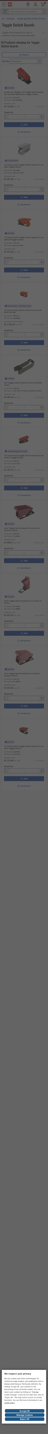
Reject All (24, 1419)
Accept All (25, 1411)
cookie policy (9, 1403)
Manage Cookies (24, 1415)
